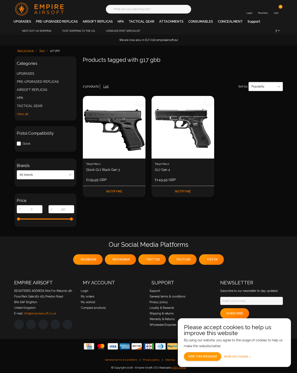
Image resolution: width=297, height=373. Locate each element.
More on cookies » (237, 356)
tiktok (212, 259)
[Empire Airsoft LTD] (39, 9)
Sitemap (170, 359)
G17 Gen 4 (162, 170)
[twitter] (43, 324)
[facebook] (19, 324)
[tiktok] (67, 324)
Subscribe (234, 313)
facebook (89, 259)
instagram (121, 259)
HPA (121, 21)
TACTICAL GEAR (141, 21)
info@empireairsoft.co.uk (40, 313)
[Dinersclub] (160, 346)
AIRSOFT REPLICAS (98, 21)
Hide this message (202, 356)
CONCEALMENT (230, 21)
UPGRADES (22, 21)
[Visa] (113, 346)
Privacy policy (151, 359)
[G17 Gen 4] (183, 127)
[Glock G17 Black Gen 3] (114, 127)
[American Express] (125, 346)
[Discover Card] (137, 346)
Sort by (243, 86)
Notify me (114, 191)
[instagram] (31, 324)
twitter (153, 259)
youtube (183, 259)
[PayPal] (172, 346)
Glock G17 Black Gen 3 (103, 170)
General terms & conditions (121, 359)
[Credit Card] (89, 346)
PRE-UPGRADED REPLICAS (57, 21)
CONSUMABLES (200, 21)
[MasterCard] (101, 346)
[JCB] (148, 346)
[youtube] (55, 324)
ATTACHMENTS (171, 21)
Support (254, 21)
